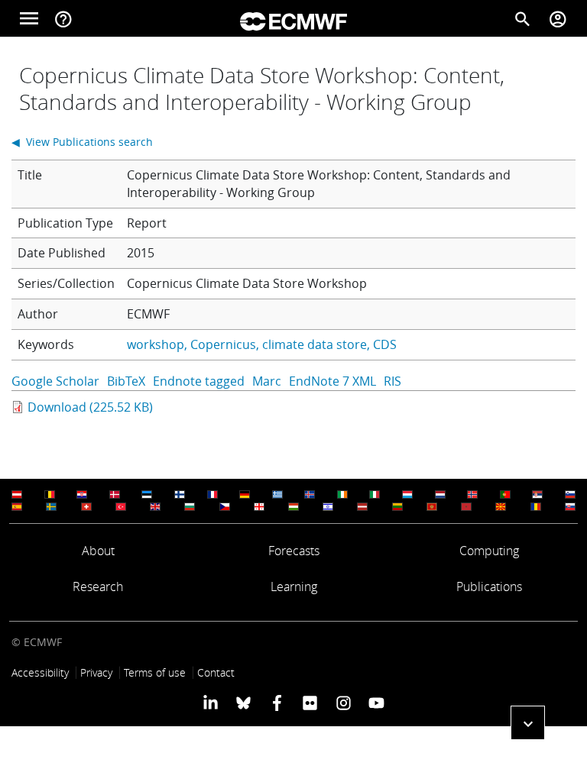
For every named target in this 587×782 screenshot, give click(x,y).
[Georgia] (259, 506)
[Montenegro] (431, 506)
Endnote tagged (199, 381)
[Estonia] (146, 494)
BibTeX (126, 381)
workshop (155, 344)
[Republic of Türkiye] (120, 506)
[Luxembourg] (407, 494)
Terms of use (155, 672)
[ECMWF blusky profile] (243, 702)
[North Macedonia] (500, 506)
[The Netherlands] (440, 494)
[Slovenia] (570, 494)
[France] (212, 494)
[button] (528, 723)
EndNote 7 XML (332, 381)
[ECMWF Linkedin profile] (210, 702)
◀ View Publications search (82, 141)
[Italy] (374, 494)
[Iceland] (309, 494)
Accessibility (40, 672)
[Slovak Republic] (570, 506)
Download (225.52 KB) (90, 407)
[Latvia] (362, 506)
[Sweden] (51, 506)
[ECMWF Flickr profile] (310, 702)
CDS (385, 344)
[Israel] (328, 506)
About (98, 550)
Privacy (96, 672)
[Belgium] (49, 494)
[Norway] (472, 494)
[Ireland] (342, 494)
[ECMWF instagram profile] (342, 702)
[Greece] (277, 494)
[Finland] (179, 494)
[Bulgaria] (189, 506)
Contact (216, 672)
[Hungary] (293, 506)
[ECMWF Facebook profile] (277, 702)
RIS (392, 381)
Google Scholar (55, 381)
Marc (266, 381)
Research (98, 586)
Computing (489, 550)
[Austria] (16, 494)
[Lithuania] (397, 506)
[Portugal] (505, 494)
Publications (489, 586)
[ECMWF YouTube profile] (376, 702)
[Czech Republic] (224, 506)
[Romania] (535, 506)
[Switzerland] (86, 506)
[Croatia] (81, 494)
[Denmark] (114, 494)
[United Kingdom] (155, 506)
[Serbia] (537, 494)
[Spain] (16, 506)
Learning (294, 586)
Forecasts (293, 550)
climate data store (314, 344)
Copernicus (223, 344)
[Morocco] (466, 506)
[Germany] (244, 494)
